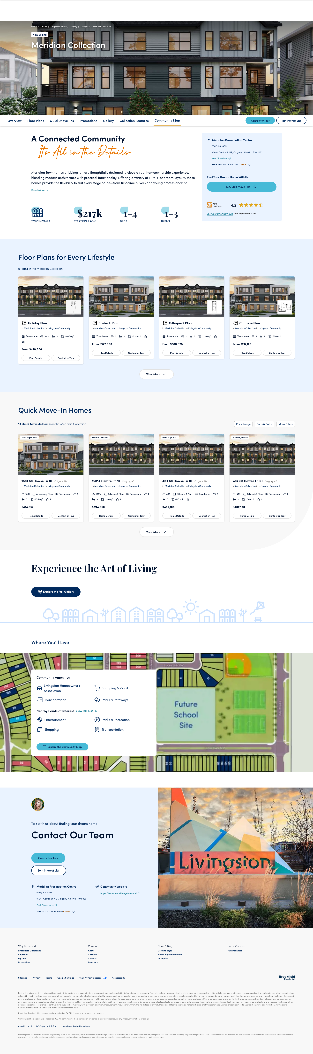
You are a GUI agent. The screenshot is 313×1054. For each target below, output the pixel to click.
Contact (92, 958)
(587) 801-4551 (219, 146)
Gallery (108, 120)
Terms (49, 977)
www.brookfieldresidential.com (76, 1026)
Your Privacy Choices (90, 977)
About (91, 950)
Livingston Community (58, 328)
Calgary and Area (59, 26)
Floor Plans (35, 120)
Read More (38, 190)
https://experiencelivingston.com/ (118, 893)
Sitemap (22, 977)
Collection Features (134, 120)
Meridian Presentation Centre (232, 140)
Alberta (43, 26)
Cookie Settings (65, 977)
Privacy (36, 977)
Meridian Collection (34, 328)
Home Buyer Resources (170, 954)
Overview (14, 120)
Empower (23, 954)
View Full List (84, 711)
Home (34, 26)
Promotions (88, 120)
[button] (50, 320)
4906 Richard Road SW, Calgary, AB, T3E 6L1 (37, 1026)
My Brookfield (235, 950)
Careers (92, 954)
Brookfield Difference (29, 950)
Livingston (85, 26)
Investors (93, 962)
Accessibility (118, 977)
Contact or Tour (66, 358)
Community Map (167, 120)
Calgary (73, 26)
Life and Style (165, 950)
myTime (22, 958)
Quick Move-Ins (62, 120)
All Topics (163, 958)
